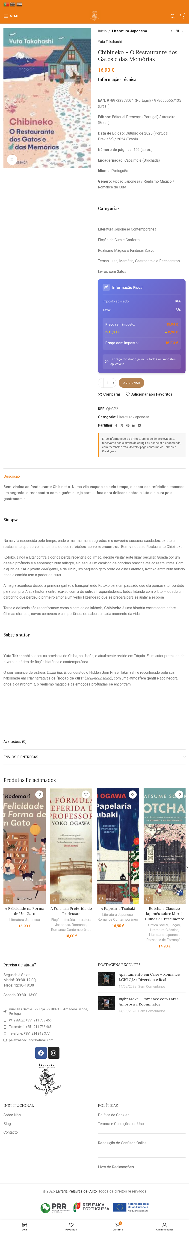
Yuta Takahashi (110, 42)
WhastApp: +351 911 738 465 (30, 1020)
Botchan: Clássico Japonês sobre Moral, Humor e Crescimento (164, 913)
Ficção (175, 925)
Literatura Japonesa (129, 31)
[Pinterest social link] (128, 425)
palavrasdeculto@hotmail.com (31, 1040)
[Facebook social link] (116, 425)
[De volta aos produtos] (177, 31)
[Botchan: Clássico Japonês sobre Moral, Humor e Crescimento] (165, 846)
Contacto (10, 1132)
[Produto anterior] (171, 31)
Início (102, 31)
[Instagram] (53, 1053)
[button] (8, 899)
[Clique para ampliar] (12, 160)
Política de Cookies (114, 1115)
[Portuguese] (6, 4)
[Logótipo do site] (95, 16)
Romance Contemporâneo (71, 930)
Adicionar (131, 382)
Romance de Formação (164, 940)
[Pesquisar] (172, 16)
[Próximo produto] (183, 31)
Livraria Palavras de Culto (76, 1191)
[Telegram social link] (139, 425)
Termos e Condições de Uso (121, 1124)
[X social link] (122, 425)
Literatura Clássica (164, 930)
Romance (79, 925)
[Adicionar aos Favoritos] (39, 794)
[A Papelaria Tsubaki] (118, 846)
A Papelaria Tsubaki (118, 908)
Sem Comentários (151, 987)
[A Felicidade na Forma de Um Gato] (24, 846)
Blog (7, 1124)
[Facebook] (41, 1053)
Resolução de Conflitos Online (122, 1143)
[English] (13, 4)
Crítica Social (158, 925)
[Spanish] (19, 4)
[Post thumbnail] (106, 980)
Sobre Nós (12, 1115)
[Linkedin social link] (133, 425)
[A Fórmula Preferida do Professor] (71, 846)
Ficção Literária (63, 920)
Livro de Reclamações (116, 1167)
